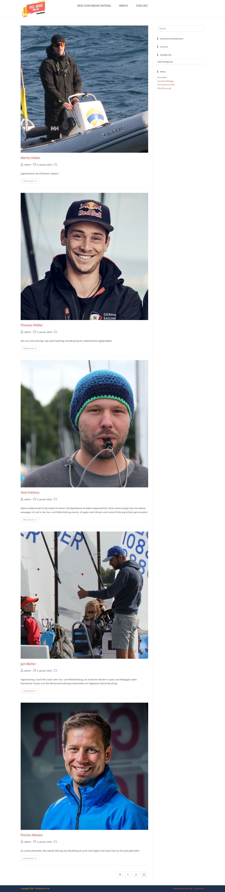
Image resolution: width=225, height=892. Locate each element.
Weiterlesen (31, 182)
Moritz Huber (30, 158)
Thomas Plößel (32, 325)
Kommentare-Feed (166, 84)
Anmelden (162, 77)
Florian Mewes (31, 835)
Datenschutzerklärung (182, 888)
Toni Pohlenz (30, 492)
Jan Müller (28, 664)
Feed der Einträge (165, 81)
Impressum (199, 888)
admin (27, 164)
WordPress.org (164, 88)
